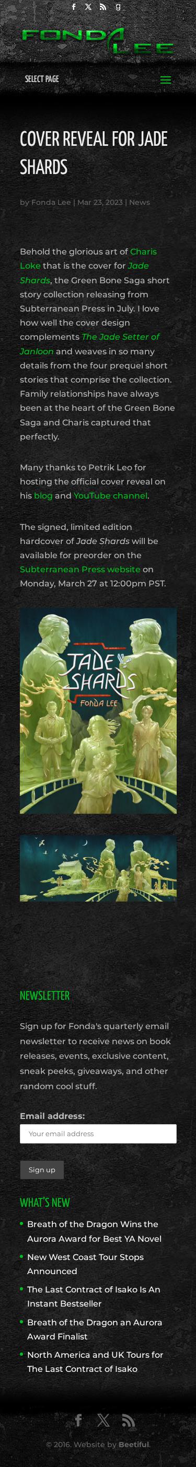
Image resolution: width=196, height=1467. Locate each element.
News (139, 202)
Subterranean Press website (80, 569)
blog (43, 496)
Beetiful (134, 1444)
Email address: (52, 1116)
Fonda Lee (51, 202)
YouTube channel (110, 496)
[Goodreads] (118, 9)
